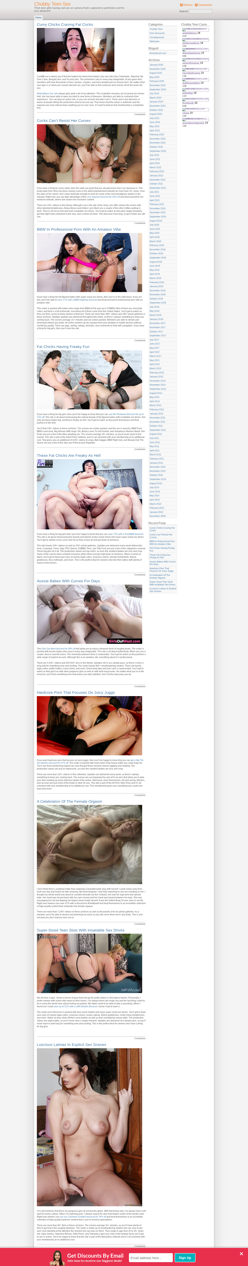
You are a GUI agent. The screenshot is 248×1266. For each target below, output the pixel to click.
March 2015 (155, 368)
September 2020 (158, 216)
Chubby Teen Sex (52, 4)
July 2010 (154, 487)
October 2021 (156, 184)
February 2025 (157, 81)
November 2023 (158, 106)
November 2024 (158, 85)
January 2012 (156, 413)
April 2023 (155, 130)
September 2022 (158, 151)
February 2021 (157, 204)
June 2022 (155, 159)
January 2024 (156, 101)
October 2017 (156, 331)
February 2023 (157, 134)
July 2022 (154, 155)
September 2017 (158, 335)
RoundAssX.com (158, 53)
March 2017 (155, 356)
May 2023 (154, 126)
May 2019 (154, 270)
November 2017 (158, 327)
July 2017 (154, 340)
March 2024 (155, 97)
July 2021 (154, 192)
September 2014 (158, 389)
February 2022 (157, 171)
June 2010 (155, 491)
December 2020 (158, 208)
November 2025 (158, 69)
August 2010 (156, 483)
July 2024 (154, 93)
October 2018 (156, 298)
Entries (187, 4)
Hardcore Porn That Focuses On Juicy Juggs (76, 692)
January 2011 (156, 463)
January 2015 (156, 376)
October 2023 (156, 110)
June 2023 (155, 122)
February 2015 (157, 372)
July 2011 (154, 438)
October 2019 (156, 253)
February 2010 (157, 508)
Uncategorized (157, 37)
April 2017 (155, 352)
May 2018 (154, 311)
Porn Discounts (157, 33)
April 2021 (155, 200)
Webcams (154, 41)
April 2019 (155, 274)
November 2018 (158, 294)
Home (38, 17)
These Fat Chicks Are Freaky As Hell (69, 455)
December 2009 (158, 516)
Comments (205, 4)
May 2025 (154, 77)
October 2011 (156, 426)
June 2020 (155, 229)
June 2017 (155, 344)
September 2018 (158, 302)
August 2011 (156, 434)
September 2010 (158, 479)
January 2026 (156, 65)
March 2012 (155, 405)
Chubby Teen (156, 29)
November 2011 (157, 422)
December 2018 (158, 290)
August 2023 (156, 114)
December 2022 (158, 138)
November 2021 (158, 180)
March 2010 (155, 504)
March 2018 (155, 315)
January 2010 (156, 512)
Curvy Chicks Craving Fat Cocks (65, 24)
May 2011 (154, 446)
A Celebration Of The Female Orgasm (69, 801)
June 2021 (155, 196)
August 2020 (156, 221)
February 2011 (157, 458)
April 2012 (155, 401)
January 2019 (156, 286)
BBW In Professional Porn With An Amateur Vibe (79, 229)
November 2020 (158, 212)
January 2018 (156, 319)
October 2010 (156, 475)
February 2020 (157, 245)
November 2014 (158, 385)
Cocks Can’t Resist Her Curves (64, 120)
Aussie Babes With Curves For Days (68, 581)
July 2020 (154, 225)
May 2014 (154, 397)
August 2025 (156, 73)
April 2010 (155, 500)
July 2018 (154, 307)
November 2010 (158, 471)
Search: (183, 11)
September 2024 (158, 89)
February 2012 (157, 409)
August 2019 (156, 262)
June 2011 (155, 442)
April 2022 (155, 163)
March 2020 (155, 241)
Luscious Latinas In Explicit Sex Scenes (71, 1044)
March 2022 (155, 167)
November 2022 (158, 142)
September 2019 (158, 257)
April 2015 (155, 364)
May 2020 (154, 233)
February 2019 (157, 282)
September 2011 (158, 430)
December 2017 (158, 323)
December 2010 (158, 467)
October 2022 (156, 147)
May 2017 (154, 348)
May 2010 (154, 495)
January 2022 (156, 175)
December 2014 (158, 381)
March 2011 (155, 454)
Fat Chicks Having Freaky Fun (63, 347)
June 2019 (155, 266)
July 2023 (154, 118)
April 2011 (155, 450)
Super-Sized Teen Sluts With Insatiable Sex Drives (81, 930)
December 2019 (158, 249)
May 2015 (154, 360)
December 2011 (157, 417)
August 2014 (156, 393)
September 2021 (158, 188)
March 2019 (155, 278)
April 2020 (155, 237)
